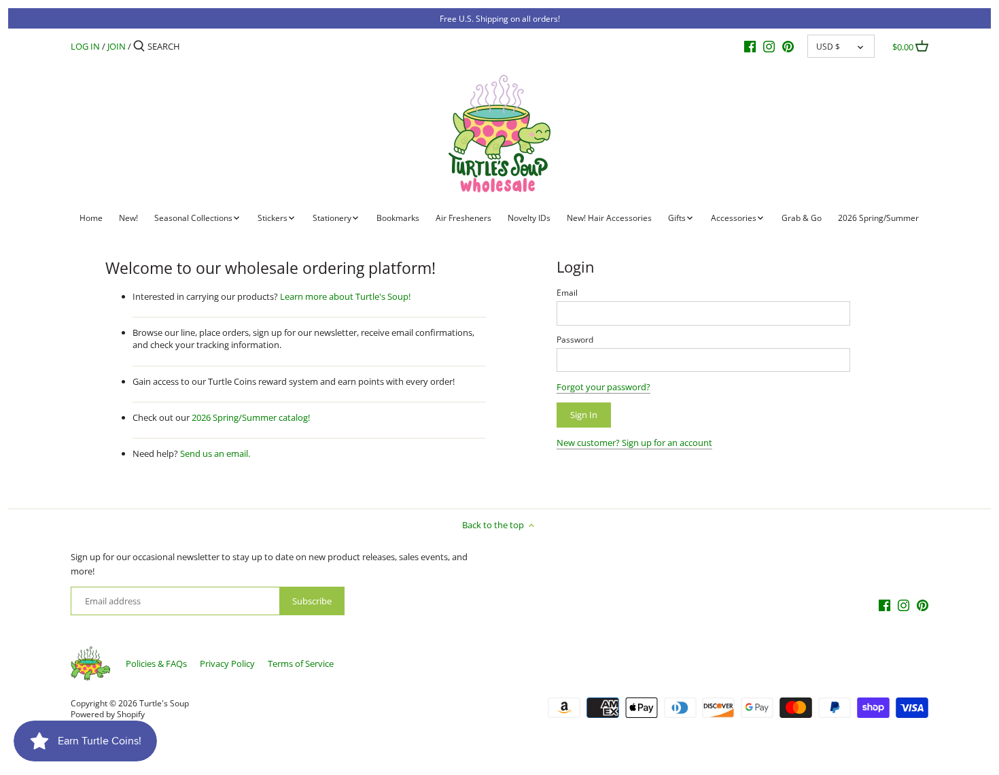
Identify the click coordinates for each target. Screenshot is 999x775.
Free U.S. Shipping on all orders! (500, 18)
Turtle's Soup (164, 703)
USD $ (828, 46)
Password (575, 339)
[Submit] (139, 46)
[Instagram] (769, 45)
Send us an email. (215, 453)
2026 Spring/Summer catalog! (251, 417)
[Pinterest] (788, 45)
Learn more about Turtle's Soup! (345, 296)
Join (116, 46)
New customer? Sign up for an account (634, 442)
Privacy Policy (227, 663)
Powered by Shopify (108, 713)
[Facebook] (750, 45)
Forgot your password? (603, 387)
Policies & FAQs (156, 663)
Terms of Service (301, 663)
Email (567, 292)
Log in (85, 46)
